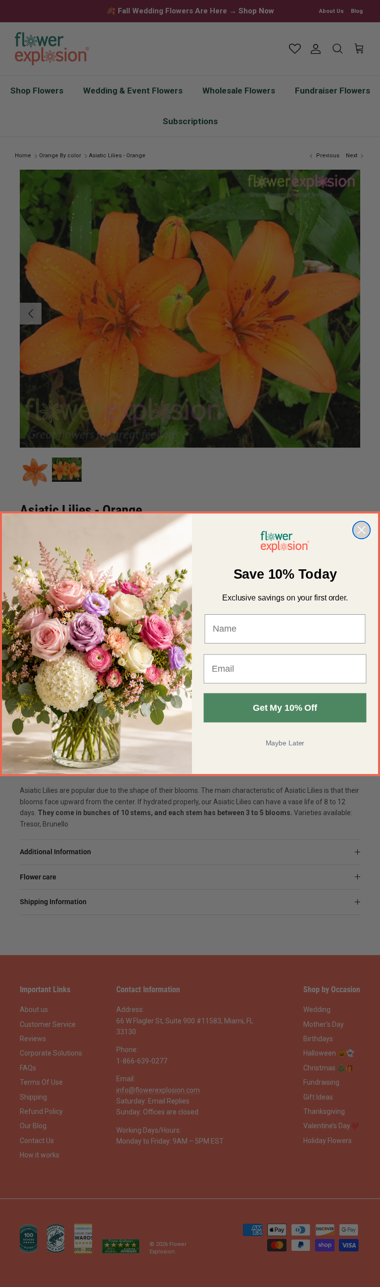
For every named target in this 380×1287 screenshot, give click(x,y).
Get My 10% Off (285, 708)
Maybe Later (285, 743)
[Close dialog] (361, 529)
